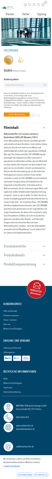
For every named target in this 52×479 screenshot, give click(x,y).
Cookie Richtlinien (12, 466)
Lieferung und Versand (12, 348)
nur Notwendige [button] (25, 475)
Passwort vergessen (11, 315)
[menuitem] (10, 14)
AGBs (5, 378)
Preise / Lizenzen (10, 320)
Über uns (6, 324)
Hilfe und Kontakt (10, 311)
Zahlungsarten (9, 352)
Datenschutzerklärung (12, 392)
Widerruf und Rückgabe (12, 328)
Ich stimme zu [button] (41, 475)
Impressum (7, 387)
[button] (17, 114)
